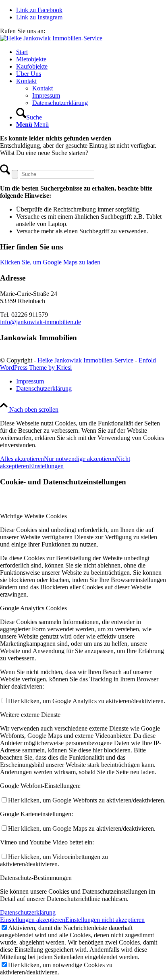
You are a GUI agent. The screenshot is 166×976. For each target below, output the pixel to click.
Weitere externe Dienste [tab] (30, 714)
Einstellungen (46, 466)
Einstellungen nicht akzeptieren (105, 919)
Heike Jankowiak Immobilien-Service (85, 360)
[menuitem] (91, 52)
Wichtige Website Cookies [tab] (33, 516)
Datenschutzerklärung (28, 912)
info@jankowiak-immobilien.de (40, 321)
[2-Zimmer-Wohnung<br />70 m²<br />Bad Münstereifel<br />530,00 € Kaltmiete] (51, 38)
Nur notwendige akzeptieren (80, 458)
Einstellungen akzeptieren (32, 919)
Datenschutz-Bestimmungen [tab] (36, 877)
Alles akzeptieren (22, 458)
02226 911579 (65, 30)
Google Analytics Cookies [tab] (33, 608)
